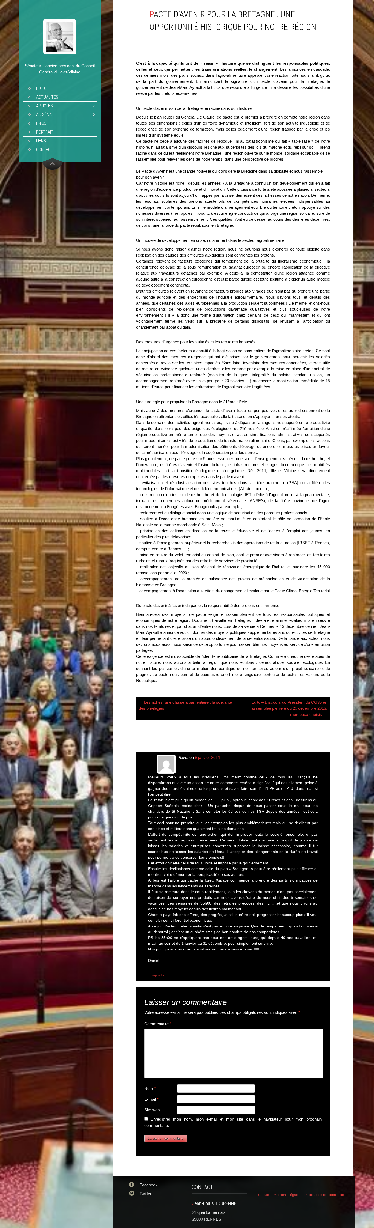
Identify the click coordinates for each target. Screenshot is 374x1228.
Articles (44, 105)
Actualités (47, 97)
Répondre (158, 975)
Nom (150, 1088)
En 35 (41, 123)
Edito (41, 88)
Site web (152, 1110)
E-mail (151, 1099)
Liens (41, 140)
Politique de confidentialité (324, 1195)
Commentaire (157, 1023)
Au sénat (45, 114)
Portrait (44, 132)
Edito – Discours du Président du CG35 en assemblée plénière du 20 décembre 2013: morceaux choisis (289, 708)
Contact (44, 149)
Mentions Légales (287, 1195)
